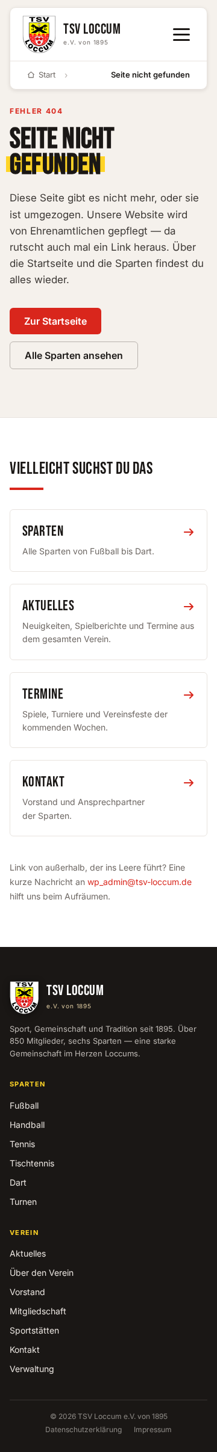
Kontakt (25, 1349)
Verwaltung (32, 1369)
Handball (27, 1125)
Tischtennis (32, 1163)
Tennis (22, 1144)
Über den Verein (42, 1272)
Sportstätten (34, 1330)
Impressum (153, 1429)
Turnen (23, 1201)
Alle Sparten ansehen (74, 355)
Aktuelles (28, 1253)
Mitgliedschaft (38, 1311)
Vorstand (27, 1292)
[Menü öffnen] (181, 34)
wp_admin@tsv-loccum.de (139, 882)
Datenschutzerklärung (83, 1429)
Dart (18, 1182)
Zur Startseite (55, 321)
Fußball (24, 1105)
